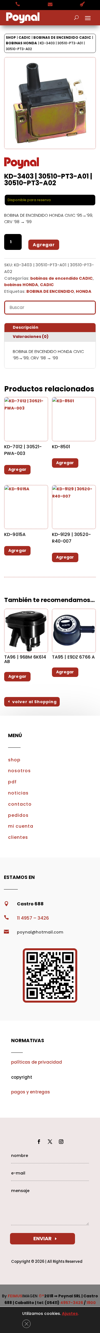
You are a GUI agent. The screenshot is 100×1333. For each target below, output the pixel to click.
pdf (12, 782)
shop (14, 760)
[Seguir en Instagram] (61, 1141)
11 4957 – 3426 (33, 918)
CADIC (25, 37)
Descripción (25, 327)
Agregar (44, 245)
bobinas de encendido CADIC (62, 37)
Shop (11, 37)
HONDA (83, 291)
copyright (21, 1077)
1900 (91, 1302)
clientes (18, 837)
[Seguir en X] (50, 1141)
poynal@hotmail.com (40, 932)
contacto (20, 804)
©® (41, 1296)
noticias (18, 793)
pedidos (18, 815)
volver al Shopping (34, 702)
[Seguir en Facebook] (38, 1141)
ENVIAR (42, 1238)
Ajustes (70, 1313)
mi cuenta (20, 826)
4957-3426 (71, 1302)
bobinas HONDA (21, 43)
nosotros (19, 770)
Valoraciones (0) (31, 336)
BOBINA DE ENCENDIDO (50, 291)
